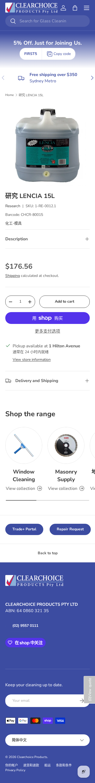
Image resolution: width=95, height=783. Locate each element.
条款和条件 (64, 765)
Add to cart (64, 301)
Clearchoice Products (32, 757)
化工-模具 (13, 223)
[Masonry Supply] (66, 445)
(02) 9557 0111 (25, 625)
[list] (47, 144)
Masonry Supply (66, 475)
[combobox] (47, 21)
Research (12, 206)
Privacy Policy (15, 770)
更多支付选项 (47, 331)
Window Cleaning (24, 475)
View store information (32, 359)
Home (9, 95)
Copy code (62, 53)
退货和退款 (31, 765)
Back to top (48, 553)
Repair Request (70, 529)
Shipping (12, 275)
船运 (47, 765)
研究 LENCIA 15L (31, 95)
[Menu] (86, 8)
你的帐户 (11, 765)
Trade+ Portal (24, 529)
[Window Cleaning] (24, 445)
